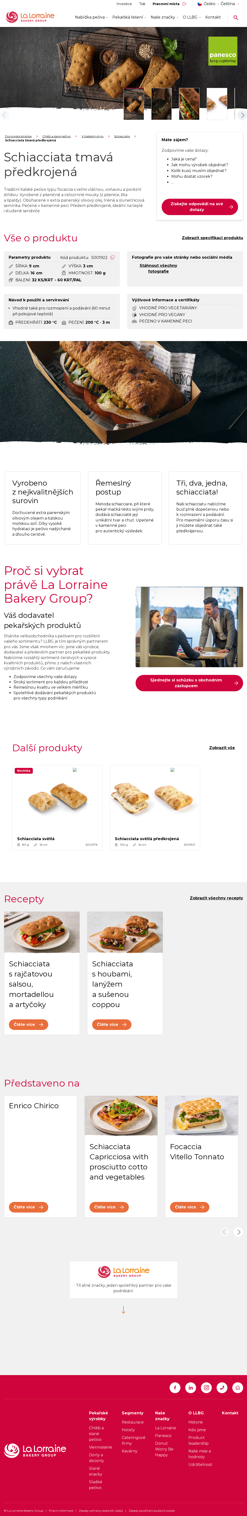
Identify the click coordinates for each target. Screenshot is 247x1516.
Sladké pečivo (95, 1485)
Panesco (163, 1435)
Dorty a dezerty (96, 1458)
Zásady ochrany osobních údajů (101, 1510)
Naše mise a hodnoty (199, 1454)
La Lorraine (165, 1428)
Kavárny (129, 1451)
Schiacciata (122, 136)
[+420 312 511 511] (222, 1387)
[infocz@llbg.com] (237, 1387)
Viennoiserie (100, 1447)
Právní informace (61, 1510)
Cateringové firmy (133, 1440)
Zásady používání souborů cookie (152, 1510)
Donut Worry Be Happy (164, 1449)
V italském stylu (92, 136)
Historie (195, 1422)
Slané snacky (95, 1471)
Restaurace (133, 1422)
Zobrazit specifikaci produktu (212, 238)
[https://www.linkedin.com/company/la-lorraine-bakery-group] (190, 1387)
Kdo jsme (197, 1430)
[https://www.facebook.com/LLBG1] (175, 1387)
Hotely (128, 1430)
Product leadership (198, 1440)
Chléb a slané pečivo (56, 136)
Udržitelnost (200, 1464)
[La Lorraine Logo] (37, 17)
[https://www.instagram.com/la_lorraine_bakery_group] (206, 1387)
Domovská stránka (18, 136)
